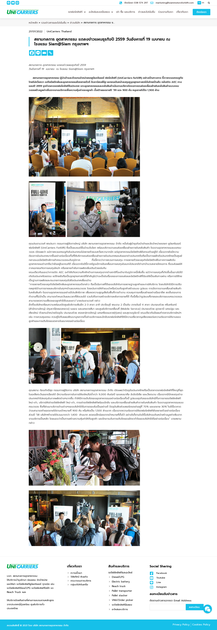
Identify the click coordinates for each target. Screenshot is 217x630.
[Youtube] (13, 2)
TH (199, 2)
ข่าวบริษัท (75, 23)
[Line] (17, 2)
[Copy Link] (50, 53)
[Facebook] (8, 2)
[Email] (44, 53)
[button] (209, 2)
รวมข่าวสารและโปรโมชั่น (53, 23)
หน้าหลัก (33, 23)
